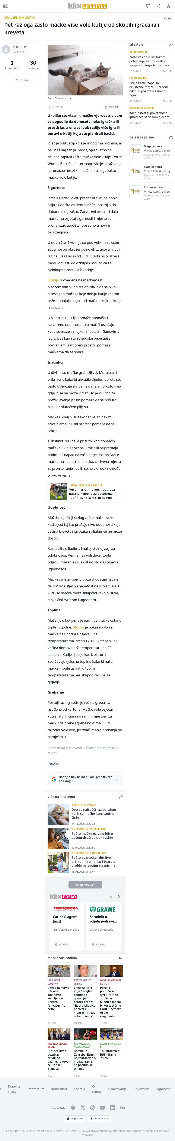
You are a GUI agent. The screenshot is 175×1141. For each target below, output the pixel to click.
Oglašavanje (117, 1089)
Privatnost (141, 1089)
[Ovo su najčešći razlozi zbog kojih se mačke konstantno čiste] (58, 814)
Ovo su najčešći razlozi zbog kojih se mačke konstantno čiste (93, 813)
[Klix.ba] (87, 6)
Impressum (35, 1089)
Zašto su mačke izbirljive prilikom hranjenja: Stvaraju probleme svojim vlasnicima (93, 861)
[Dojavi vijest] (158, 6)
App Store (76, 1118)
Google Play (102, 1118)
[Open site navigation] (5, 6)
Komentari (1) (85, 885)
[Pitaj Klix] (148, 6)
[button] (111, 896)
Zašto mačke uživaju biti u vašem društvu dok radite (92, 835)
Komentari (59, 1089)
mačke (54, 763)
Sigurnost (163, 1089)
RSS (122, 1107)
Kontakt (79, 1089)
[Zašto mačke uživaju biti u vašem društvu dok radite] (58, 838)
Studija (53, 280)
